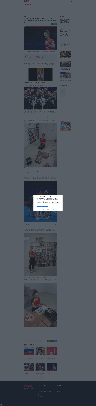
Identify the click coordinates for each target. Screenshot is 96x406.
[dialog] (48, 203)
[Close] (61, 196)
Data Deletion (43, 209)
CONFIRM (42, 206)
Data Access (48, 209)
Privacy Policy (52, 209)
